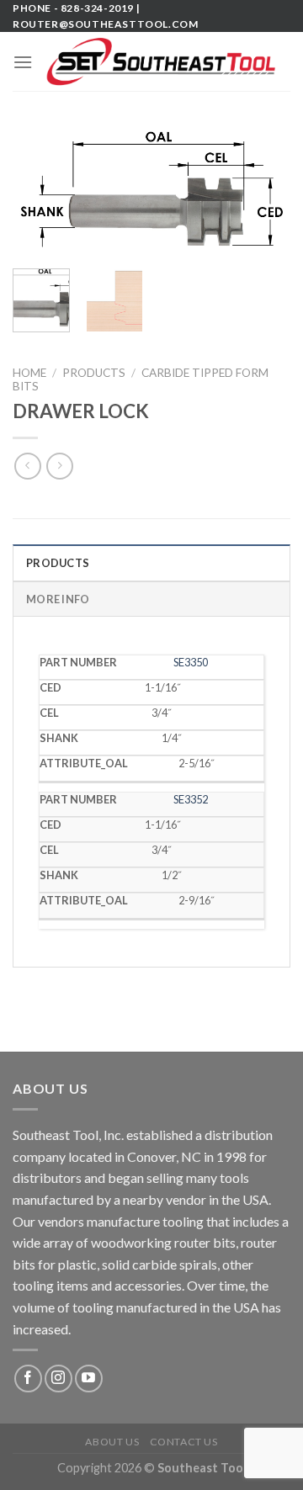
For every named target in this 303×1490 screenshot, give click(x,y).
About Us (112, 1441)
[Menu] (23, 61)
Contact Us (184, 1441)
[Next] (263, 194)
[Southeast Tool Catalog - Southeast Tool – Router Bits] (161, 61)
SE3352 (190, 799)
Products (93, 372)
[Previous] (39, 194)
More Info (57, 599)
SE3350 (190, 662)
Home (29, 372)
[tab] (151, 562)
